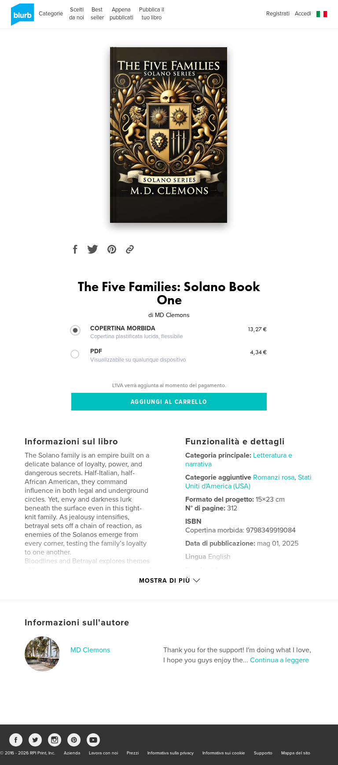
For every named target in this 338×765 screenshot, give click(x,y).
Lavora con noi (103, 753)
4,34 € (258, 352)
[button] (321, 14)
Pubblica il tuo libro (151, 13)
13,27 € (257, 329)
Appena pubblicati (121, 13)
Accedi (303, 13)
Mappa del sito (295, 753)
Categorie (51, 13)
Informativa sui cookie (223, 753)
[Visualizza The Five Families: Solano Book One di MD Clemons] (169, 135)
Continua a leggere (279, 660)
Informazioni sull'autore (77, 622)
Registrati (278, 13)
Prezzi (133, 753)
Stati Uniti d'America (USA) (248, 482)
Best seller (97, 13)
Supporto (263, 753)
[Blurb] (20, 18)
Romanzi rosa (273, 477)
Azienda (72, 753)
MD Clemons (90, 650)
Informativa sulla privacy (170, 753)
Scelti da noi (76, 13)
